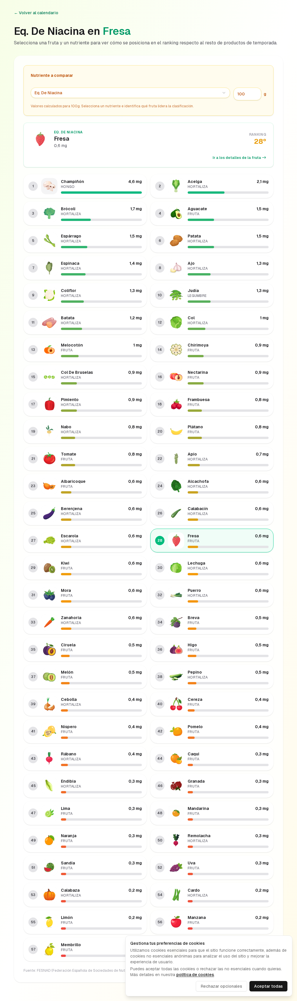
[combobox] (130, 93)
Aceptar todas (268, 986)
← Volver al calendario (36, 12)
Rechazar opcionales (221, 986)
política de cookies (195, 974)
